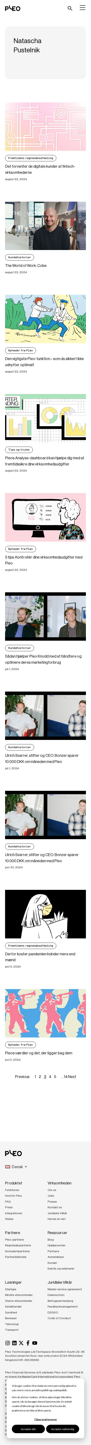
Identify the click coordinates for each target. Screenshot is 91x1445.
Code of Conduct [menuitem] (59, 1318)
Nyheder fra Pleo (20, 350)
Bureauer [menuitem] (11, 1318)
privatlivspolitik (40, 1390)
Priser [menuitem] (9, 1207)
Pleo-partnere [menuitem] (14, 1239)
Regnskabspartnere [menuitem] (18, 1245)
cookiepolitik (59, 1390)
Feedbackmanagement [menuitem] (63, 1306)
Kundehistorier (19, 257)
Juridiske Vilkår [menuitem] (57, 1213)
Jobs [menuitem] (51, 1195)
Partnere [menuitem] (53, 1251)
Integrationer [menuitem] (13, 1213)
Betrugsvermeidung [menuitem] (60, 1300)
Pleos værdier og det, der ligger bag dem (38, 1053)
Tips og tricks (19, 449)
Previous (22, 1077)
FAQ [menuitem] (8, 1201)
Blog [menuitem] (51, 1239)
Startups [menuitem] (10, 1289)
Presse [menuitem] (52, 1201)
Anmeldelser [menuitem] (56, 1257)
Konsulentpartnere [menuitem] (17, 1251)
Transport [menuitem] (11, 1329)
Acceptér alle (28, 1429)
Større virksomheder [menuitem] (18, 1300)
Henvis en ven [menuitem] (57, 1219)
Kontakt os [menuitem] (55, 1207)
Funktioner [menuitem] (12, 1190)
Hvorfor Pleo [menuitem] (13, 1195)
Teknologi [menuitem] (12, 1324)
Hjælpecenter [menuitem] (57, 1245)
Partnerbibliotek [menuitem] (15, 1257)
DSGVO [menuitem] (53, 1312)
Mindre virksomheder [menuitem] (19, 1295)
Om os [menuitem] (52, 1190)
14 (66, 1077)
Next (72, 1077)
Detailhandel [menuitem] (13, 1306)
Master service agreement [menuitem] (65, 1289)
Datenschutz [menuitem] (56, 1295)
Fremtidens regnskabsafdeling (30, 158)
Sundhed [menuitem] (11, 1312)
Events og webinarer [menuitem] (61, 1268)
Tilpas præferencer (45, 1419)
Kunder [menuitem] (52, 1262)
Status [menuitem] (9, 1219)
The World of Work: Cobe (26, 266)
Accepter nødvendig (62, 1429)
